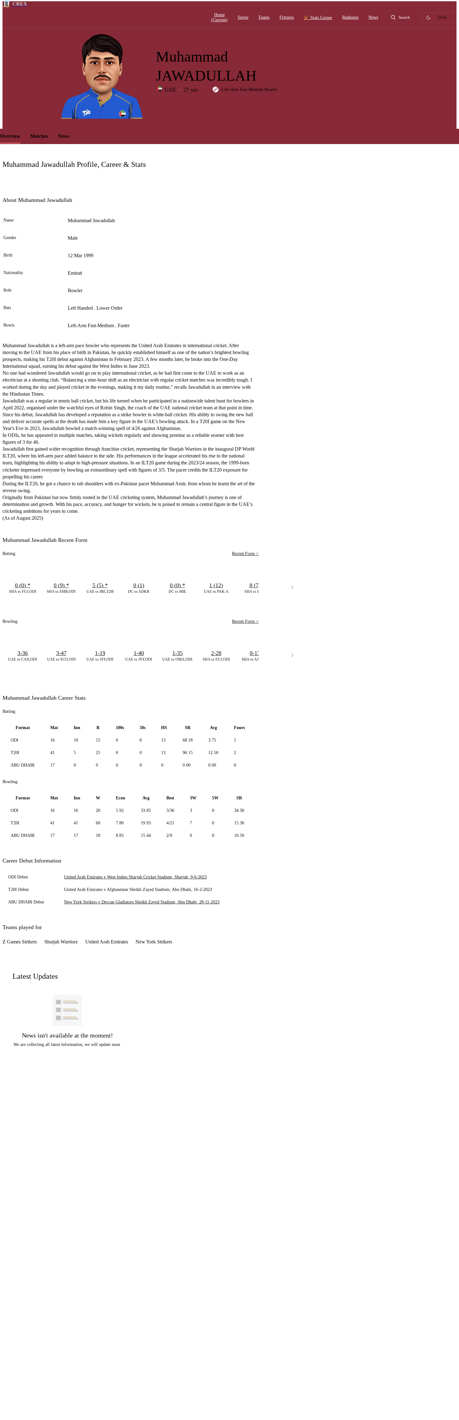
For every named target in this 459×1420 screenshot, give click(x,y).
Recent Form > (245, 553)
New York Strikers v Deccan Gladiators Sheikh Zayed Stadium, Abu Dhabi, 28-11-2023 (142, 902)
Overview (10, 136)
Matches (39, 136)
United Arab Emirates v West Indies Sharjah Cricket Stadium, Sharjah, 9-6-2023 (135, 877)
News (64, 136)
